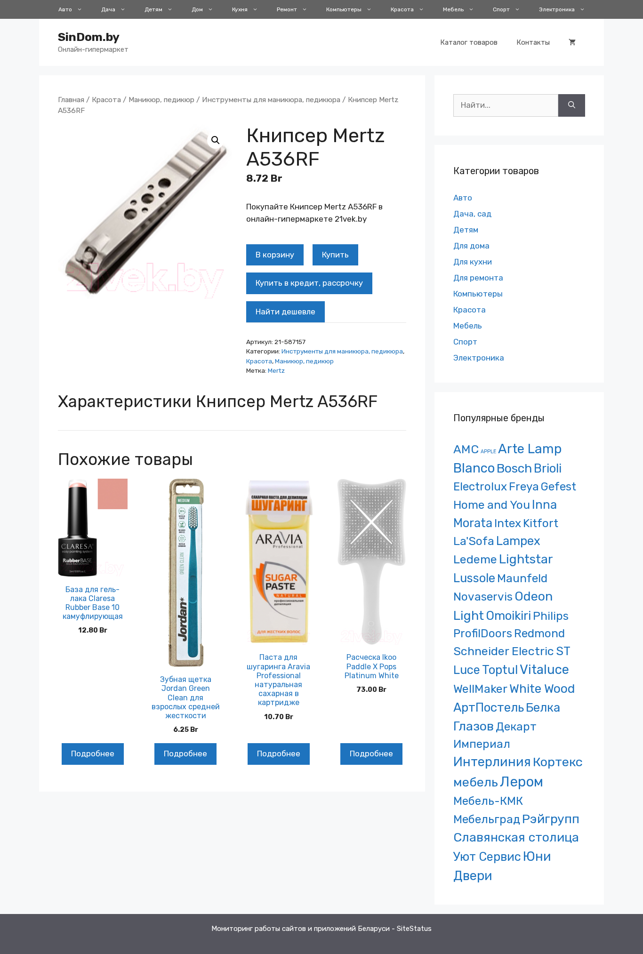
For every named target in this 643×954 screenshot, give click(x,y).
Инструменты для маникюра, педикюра (271, 99)
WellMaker (480, 689)
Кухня (240, 9)
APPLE (488, 452)
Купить (335, 254)
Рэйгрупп (550, 818)
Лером (521, 782)
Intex (507, 523)
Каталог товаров (469, 42)
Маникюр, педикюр (161, 99)
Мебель (453, 9)
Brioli (548, 468)
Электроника (557, 9)
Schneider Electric (503, 651)
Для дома (471, 245)
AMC (466, 449)
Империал (481, 744)
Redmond (539, 633)
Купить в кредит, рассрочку (309, 283)
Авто (65, 9)
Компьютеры (344, 9)
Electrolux (480, 486)
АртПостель (488, 707)
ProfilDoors (482, 633)
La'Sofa (473, 541)
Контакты (533, 42)
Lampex (518, 541)
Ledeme (475, 559)
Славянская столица (516, 837)
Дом (197, 9)
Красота (402, 9)
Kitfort (540, 523)
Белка (543, 707)
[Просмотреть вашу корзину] (572, 42)
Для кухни (472, 261)
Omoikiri (508, 616)
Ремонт (287, 9)
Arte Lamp (530, 449)
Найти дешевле (285, 311)
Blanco (474, 468)
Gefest (558, 486)
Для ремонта (478, 277)
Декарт (516, 726)
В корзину (275, 254)
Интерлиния (492, 762)
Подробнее (92, 753)
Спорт (501, 9)
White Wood (542, 688)
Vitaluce (544, 669)
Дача (108, 9)
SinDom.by (89, 37)
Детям (153, 9)
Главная (71, 99)
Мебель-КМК (488, 801)
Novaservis (483, 596)
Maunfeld (522, 578)
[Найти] (571, 105)
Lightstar (526, 559)
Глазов (473, 726)
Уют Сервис (487, 857)
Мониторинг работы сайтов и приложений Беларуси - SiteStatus (321, 928)
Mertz (276, 370)
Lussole (474, 578)
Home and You (491, 505)
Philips (551, 616)
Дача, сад (472, 213)
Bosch (514, 468)
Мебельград (486, 819)
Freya (524, 486)
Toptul (500, 670)
